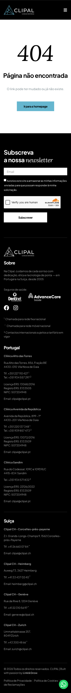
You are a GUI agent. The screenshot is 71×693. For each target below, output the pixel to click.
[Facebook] (6, 307)
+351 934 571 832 (18, 479)
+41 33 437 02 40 (18, 577)
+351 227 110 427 (18, 373)
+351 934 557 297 (19, 377)
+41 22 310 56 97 (17, 607)
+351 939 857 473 (19, 430)
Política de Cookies (46, 680)
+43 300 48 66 (17, 642)
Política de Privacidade (18, 680)
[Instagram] (15, 307)
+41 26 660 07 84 (18, 546)
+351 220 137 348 (18, 426)
